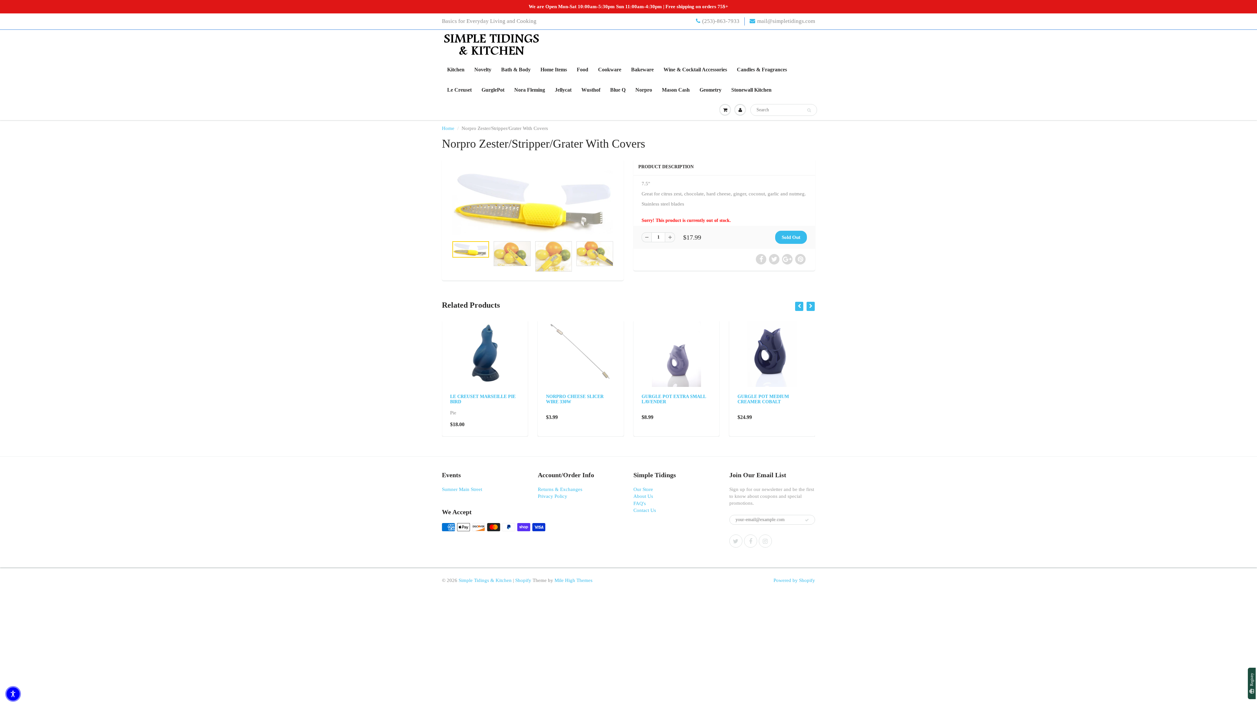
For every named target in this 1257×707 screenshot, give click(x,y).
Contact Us (644, 510)
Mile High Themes (573, 580)
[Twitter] (735, 541)
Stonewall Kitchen (751, 90)
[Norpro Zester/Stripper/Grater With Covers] (532, 201)
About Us (643, 496)
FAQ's (639, 503)
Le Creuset (459, 90)
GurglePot (493, 90)
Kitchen (456, 69)
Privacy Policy (552, 496)
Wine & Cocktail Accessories (695, 69)
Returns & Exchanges (560, 489)
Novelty (482, 69)
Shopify (523, 580)
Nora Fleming (529, 90)
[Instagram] (765, 541)
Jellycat (563, 90)
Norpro (643, 90)
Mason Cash (676, 90)
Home (448, 128)
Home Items (553, 69)
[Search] (809, 110)
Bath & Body (516, 69)
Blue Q (618, 90)
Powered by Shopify (794, 580)
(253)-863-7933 (720, 21)
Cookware (609, 69)
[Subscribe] (807, 520)
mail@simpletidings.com (786, 21)
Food (582, 69)
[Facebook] (750, 541)
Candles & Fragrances (762, 69)
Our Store (643, 489)
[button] (13, 694)
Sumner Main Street (462, 489)
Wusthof (590, 90)
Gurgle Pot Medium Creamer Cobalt (763, 399)
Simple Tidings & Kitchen (485, 580)
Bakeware (642, 69)
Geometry (710, 90)
